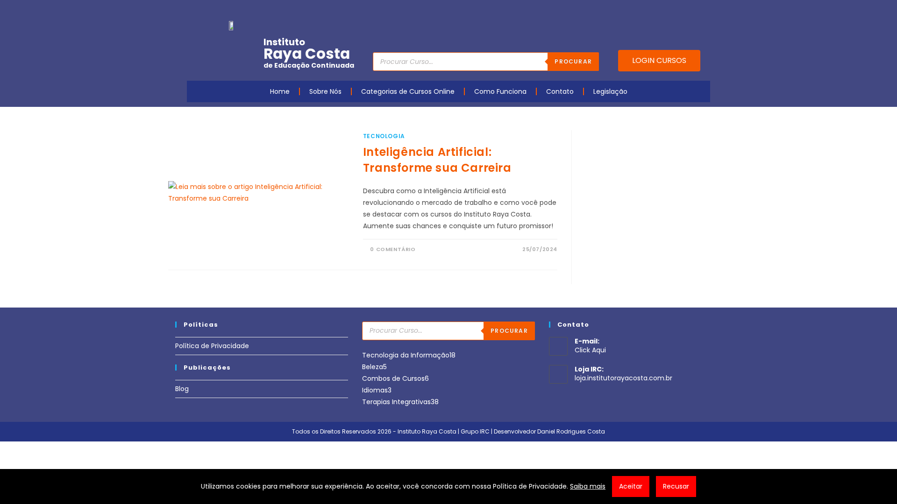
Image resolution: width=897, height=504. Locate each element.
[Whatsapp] (689, 11)
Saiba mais (587, 486)
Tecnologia (384, 136)
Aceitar (630, 486)
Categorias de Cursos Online (408, 91)
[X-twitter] (704, 11)
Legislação (610, 91)
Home (280, 91)
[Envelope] (675, 11)
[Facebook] (632, 11)
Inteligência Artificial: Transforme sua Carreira (437, 159)
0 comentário (392, 249)
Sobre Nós (325, 91)
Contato (560, 91)
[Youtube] (646, 11)
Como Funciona (500, 91)
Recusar (676, 486)
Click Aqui (590, 350)
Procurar (573, 61)
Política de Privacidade (212, 345)
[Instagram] (661, 11)
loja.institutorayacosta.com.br (623, 378)
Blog (182, 388)
